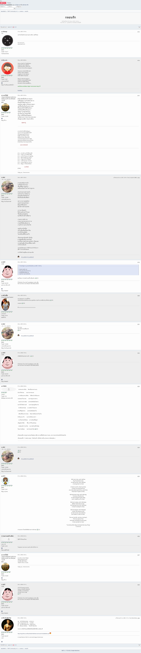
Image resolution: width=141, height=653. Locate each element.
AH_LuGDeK (24, 257)
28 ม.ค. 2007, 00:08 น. (22, 60)
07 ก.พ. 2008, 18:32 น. (22, 447)
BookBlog (20, 90)
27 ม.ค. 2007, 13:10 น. (22, 31)
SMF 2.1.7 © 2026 (66, 650)
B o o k (5, 60)
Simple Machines (75, 650)
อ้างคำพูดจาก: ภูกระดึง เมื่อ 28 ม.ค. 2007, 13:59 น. (31, 266)
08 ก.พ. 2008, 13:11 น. (22, 584)
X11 (4, 476)
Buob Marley (7, 618)
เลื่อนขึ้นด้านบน (3, 645)
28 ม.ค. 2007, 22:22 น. (22, 295)
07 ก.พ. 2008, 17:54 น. (22, 352)
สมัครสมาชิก (25, 5)
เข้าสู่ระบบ (17, 5)
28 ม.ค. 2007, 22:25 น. (22, 324)
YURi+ (5, 386)
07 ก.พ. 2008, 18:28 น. (22, 386)
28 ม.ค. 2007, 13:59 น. (22, 177)
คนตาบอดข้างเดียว (8, 536)
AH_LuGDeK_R (30, 257)
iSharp (5, 31)
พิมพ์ (139, 27)
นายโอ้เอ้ (5, 95)
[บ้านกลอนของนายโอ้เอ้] (1, 118)
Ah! (4, 177)
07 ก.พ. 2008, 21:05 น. (22, 476)
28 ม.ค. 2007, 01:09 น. (22, 95)
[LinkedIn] (1, 641)
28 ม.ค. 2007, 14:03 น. (22, 262)
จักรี (4, 262)
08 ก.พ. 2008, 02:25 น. (22, 536)
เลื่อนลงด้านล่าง (3, 27)
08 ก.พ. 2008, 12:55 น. (22, 554)
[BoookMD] (1, 83)
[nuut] (1, 548)
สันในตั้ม (5, 295)
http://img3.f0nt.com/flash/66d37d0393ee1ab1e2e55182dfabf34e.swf (33, 633)
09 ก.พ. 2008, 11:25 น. (22, 618)
